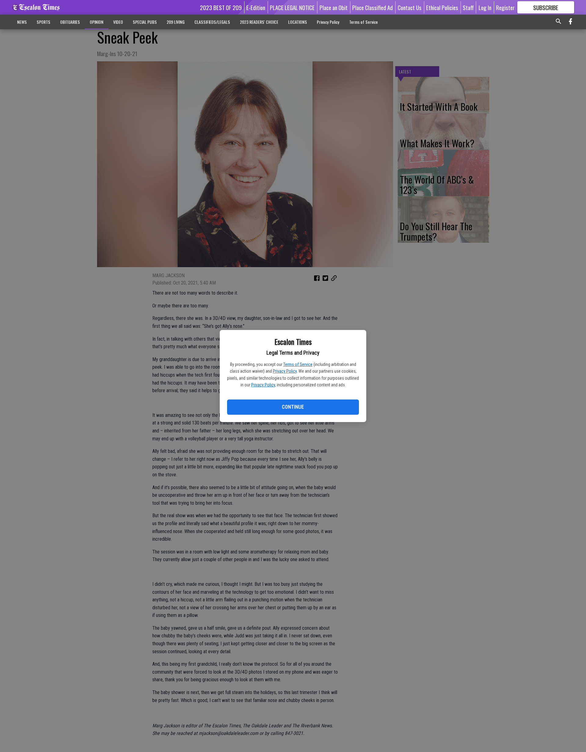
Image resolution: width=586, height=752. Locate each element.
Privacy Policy (285, 371)
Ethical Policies (442, 7)
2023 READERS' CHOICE (259, 22)
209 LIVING (176, 22)
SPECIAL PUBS (145, 22)
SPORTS (43, 22)
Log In (485, 7)
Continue (293, 407)
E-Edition (255, 7)
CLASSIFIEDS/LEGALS (212, 22)
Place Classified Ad (372, 7)
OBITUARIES (70, 22)
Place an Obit (334, 7)
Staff (468, 7)
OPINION (96, 22)
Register (505, 7)
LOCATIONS (297, 22)
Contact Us (409, 7)
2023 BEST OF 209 (221, 7)
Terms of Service (298, 364)
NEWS (22, 22)
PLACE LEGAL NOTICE (292, 7)
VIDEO (118, 22)
